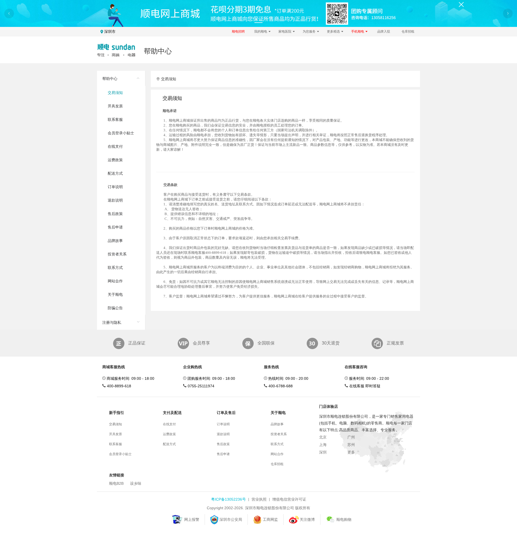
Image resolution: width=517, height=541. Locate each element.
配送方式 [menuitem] (115, 173)
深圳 (323, 452)
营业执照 (259, 499)
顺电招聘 (238, 31)
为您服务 (309, 31)
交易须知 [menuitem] (115, 92)
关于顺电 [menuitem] (115, 294)
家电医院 (285, 31)
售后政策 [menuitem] (115, 214)
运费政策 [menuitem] (115, 160)
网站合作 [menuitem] (115, 281)
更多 (351, 452)
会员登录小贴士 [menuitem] (121, 133)
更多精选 (334, 31)
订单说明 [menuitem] (115, 187)
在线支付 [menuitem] (115, 146)
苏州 (351, 444)
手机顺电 (358, 31)
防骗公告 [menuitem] (115, 308)
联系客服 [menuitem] (115, 119)
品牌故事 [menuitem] (115, 240)
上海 (323, 444)
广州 (351, 437)
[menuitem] (121, 193)
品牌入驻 (383, 31)
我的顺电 (261, 31)
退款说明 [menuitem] (115, 200)
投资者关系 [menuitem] (117, 254)
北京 (323, 437)
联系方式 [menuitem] (115, 267)
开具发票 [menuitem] (115, 106)
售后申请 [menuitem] (115, 227)
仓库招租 (407, 31)
